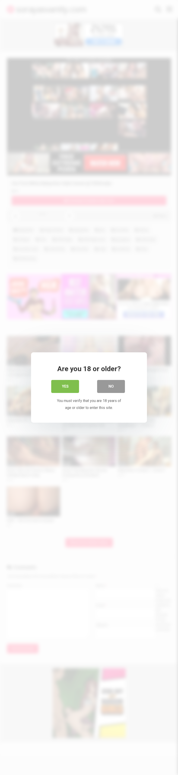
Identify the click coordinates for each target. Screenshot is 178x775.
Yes (65, 386)
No (111, 386)
